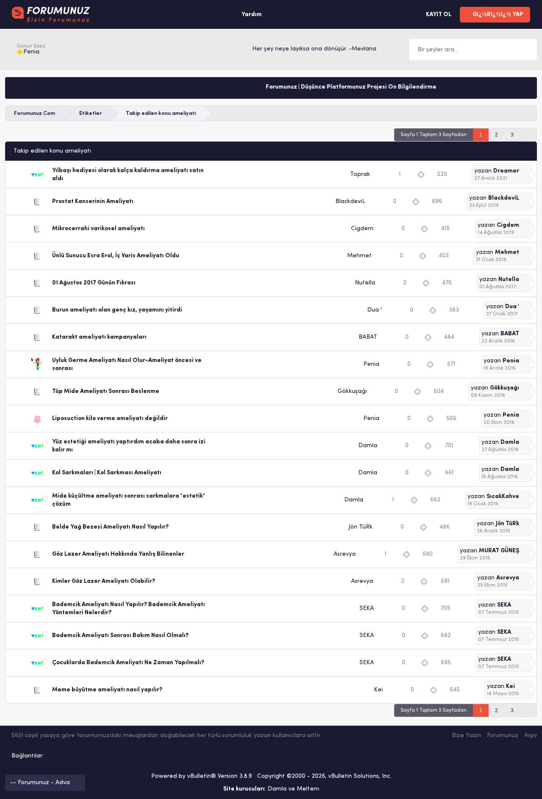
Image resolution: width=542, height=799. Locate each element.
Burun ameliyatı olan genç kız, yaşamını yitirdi (117, 310)
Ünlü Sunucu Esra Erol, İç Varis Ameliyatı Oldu (115, 256)
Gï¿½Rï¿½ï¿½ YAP (497, 14)
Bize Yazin (466, 735)
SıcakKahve (503, 496)
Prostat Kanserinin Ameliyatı (92, 201)
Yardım (251, 14)
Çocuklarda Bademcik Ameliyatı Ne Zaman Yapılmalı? (128, 663)
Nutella (365, 283)
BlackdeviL (350, 201)
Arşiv (530, 735)
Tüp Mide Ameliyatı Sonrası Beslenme (105, 391)
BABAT (368, 337)
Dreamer (506, 171)
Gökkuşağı (352, 391)
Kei (378, 690)
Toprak (360, 174)
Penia (371, 364)
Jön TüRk (360, 527)
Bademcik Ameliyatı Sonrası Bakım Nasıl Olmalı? (120, 635)
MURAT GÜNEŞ (499, 551)
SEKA (366, 608)
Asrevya (345, 554)
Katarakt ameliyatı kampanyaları (99, 337)
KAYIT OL (438, 14)
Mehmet (359, 256)
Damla (367, 446)
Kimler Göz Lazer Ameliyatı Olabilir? (103, 581)
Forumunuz (502, 735)
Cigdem (362, 229)
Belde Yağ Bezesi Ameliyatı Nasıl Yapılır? (110, 527)
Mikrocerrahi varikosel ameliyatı (98, 229)
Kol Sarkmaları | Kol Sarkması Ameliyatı (106, 473)
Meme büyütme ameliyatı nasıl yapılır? (107, 690)
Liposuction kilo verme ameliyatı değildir (110, 418)
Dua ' (374, 310)
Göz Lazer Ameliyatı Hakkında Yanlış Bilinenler (118, 554)
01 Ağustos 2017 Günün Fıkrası (94, 283)
